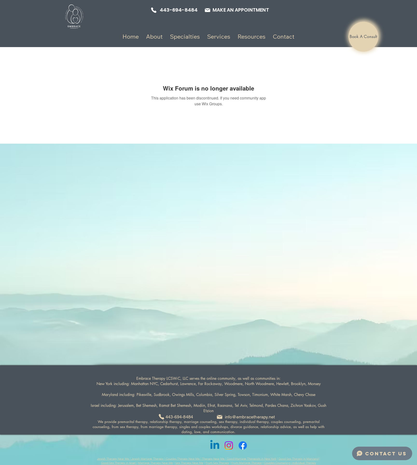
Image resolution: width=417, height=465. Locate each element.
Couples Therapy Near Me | (184, 458)
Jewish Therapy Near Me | (114, 458)
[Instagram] (228, 445)
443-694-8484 (179, 416)
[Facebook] (242, 445)
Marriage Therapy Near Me (155, 463)
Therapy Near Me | (214, 458)
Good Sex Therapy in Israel (119, 463)
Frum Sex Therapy (217, 463)
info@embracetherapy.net (250, 416)
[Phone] (153, 10)
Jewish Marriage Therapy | (148, 458)
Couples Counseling (277, 463)
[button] (154, 36)
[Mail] (207, 10)
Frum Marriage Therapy (246, 463)
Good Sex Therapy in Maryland (298, 458)
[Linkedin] (214, 445)
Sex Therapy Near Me (189, 463)
